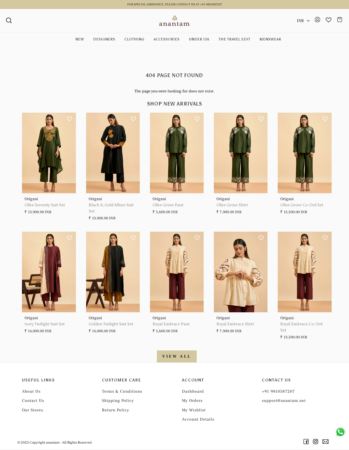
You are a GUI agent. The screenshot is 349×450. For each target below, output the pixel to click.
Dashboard (193, 391)
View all (176, 356)
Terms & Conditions (122, 391)
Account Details (198, 419)
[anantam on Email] (326, 441)
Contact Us (33, 400)
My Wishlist (194, 410)
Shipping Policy (118, 400)
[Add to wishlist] (69, 119)
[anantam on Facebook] (307, 441)
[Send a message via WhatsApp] (340, 432)
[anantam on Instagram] (316, 441)
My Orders (192, 400)
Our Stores (32, 410)
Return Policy (115, 410)
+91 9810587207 (278, 391)
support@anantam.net (284, 400)
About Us (31, 391)
